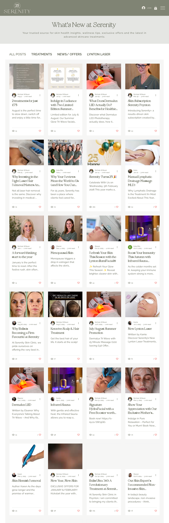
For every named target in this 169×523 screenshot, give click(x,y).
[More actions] (40, 95)
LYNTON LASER (98, 54)
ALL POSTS (17, 54)
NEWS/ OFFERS (69, 54)
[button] (155, 8)
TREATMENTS (41, 54)
